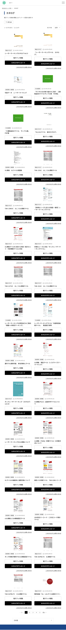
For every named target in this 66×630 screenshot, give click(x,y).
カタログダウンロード (18, 63)
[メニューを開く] (63, 3)
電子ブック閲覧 (18, 58)
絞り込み (10, 22)
